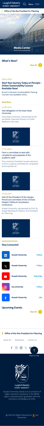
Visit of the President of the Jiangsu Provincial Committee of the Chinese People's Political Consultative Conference (18, 201)
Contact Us (32, 340)
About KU (7, 340)
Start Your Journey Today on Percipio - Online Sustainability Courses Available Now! (22, 85)
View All (33, 65)
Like (40, 297)
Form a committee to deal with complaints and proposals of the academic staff (16, 155)
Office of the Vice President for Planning (21, 11)
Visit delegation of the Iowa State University (17, 112)
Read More (6, 102)
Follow (39, 255)
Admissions (19, 340)
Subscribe (38, 276)
